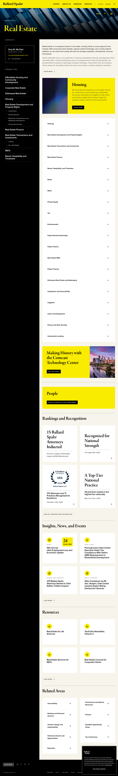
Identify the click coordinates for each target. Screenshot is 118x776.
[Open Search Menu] (114, 4)
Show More (48, 71)
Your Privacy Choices (99, 769)
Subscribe (8, 764)
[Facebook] (28, 764)
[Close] (114, 749)
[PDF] (111, 13)
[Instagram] (25, 764)
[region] (99, 760)
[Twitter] (21, 764)
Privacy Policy (108, 765)
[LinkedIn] (17, 764)
